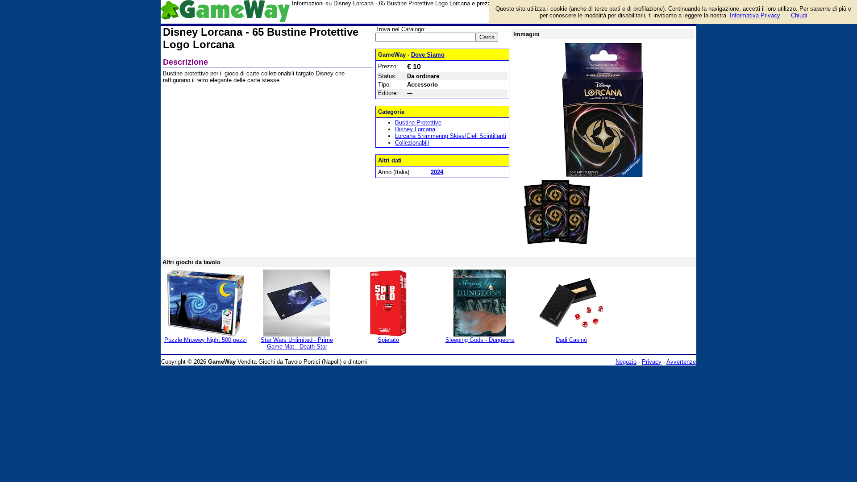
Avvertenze (681, 361)
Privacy (651, 361)
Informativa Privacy (755, 15)
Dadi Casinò (571, 340)
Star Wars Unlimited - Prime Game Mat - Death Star (297, 343)
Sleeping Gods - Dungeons (480, 340)
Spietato (388, 340)
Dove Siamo (428, 54)
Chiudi (799, 15)
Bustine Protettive (418, 122)
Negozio (626, 361)
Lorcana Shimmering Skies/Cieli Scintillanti (450, 136)
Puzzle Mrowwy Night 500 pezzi (205, 340)
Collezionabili (412, 142)
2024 (437, 172)
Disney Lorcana (415, 129)
